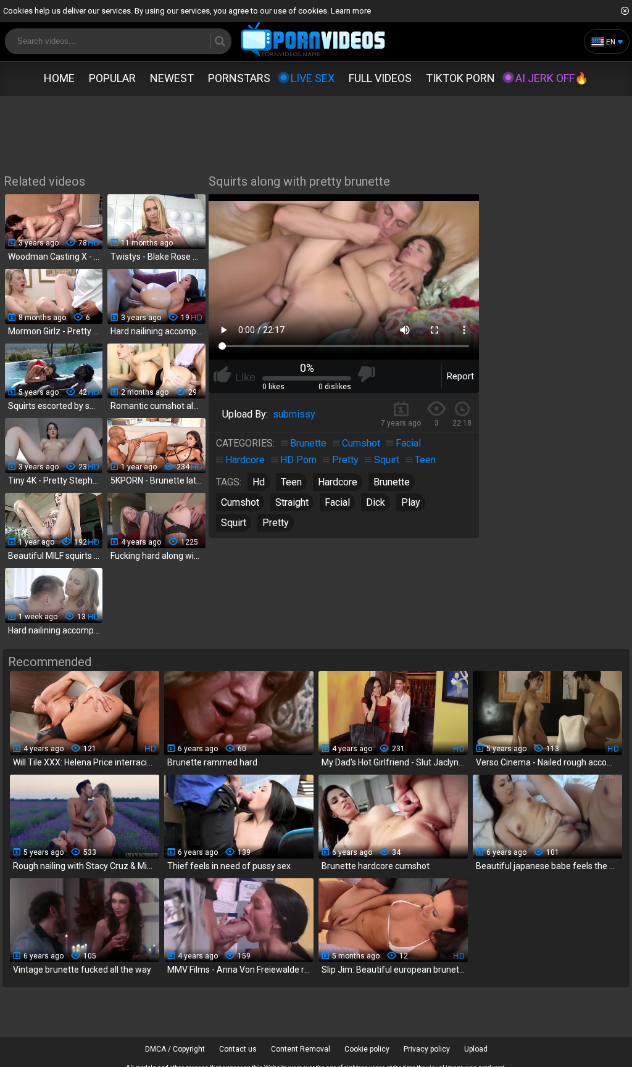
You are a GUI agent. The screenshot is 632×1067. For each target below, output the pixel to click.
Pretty (345, 460)
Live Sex (313, 78)
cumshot (240, 502)
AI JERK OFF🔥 (551, 78)
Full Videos (380, 78)
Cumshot (361, 443)
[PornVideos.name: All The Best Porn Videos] (313, 40)
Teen (425, 460)
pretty (275, 523)
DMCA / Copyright (175, 1049)
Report (460, 376)
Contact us (238, 1049)
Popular (112, 78)
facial (337, 502)
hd (258, 482)
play (410, 502)
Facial (408, 443)
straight (292, 502)
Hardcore (245, 460)
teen (291, 482)
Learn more (351, 10)
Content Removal (300, 1049)
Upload (476, 1049)
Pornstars (239, 78)
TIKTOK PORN (460, 78)
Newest (172, 78)
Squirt (386, 460)
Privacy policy (427, 1049)
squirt (233, 523)
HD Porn (298, 460)
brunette (391, 482)
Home (59, 78)
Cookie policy (366, 1049)
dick (375, 502)
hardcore (337, 482)
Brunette (308, 443)
